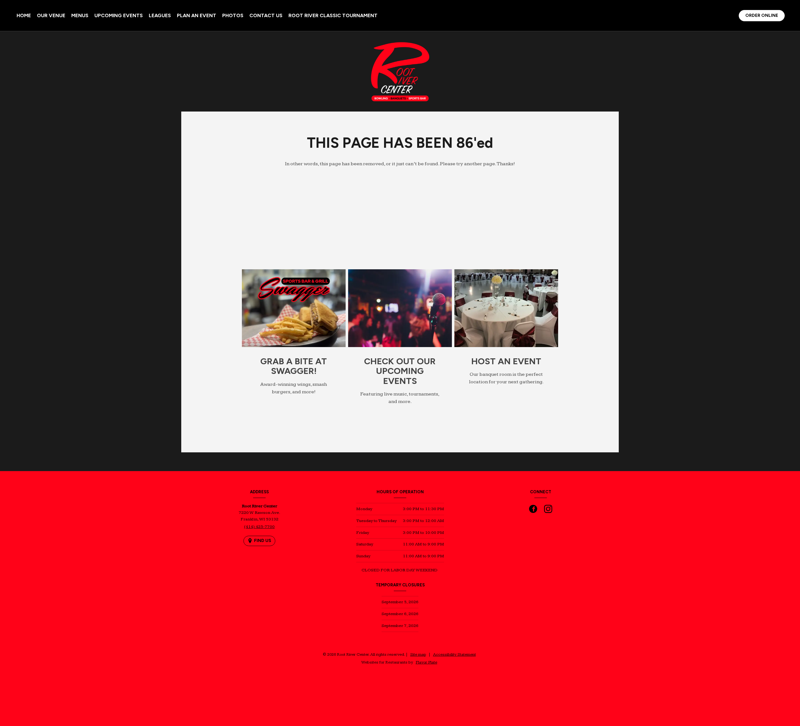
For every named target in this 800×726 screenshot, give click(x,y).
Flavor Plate (426, 662)
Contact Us (265, 15)
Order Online (765, 16)
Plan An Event (196, 15)
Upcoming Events (118, 15)
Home (24, 15)
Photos (232, 15)
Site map (418, 654)
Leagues (160, 15)
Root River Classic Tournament (333, 15)
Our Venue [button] (51, 15)
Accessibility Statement (454, 654)
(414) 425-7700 (259, 526)
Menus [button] (79, 15)
